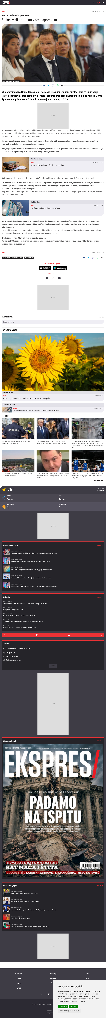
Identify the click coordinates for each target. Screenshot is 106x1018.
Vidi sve (99, 545)
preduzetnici (28, 258)
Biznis (19, 978)
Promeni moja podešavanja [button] (69, 1011)
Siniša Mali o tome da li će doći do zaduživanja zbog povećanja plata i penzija (53, 407)
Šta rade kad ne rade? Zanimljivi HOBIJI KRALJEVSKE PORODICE (53, 925)
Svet (87, 978)
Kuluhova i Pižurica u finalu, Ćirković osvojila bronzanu (53, 614)
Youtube (59, 278)
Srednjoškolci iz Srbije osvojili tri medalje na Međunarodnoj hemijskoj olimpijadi (53, 585)
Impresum (50, 1004)
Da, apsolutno (10, 653)
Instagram (53, 278)
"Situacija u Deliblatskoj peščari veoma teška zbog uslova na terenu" (53, 620)
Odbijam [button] (73, 1006)
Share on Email (62, 85)
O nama (35, 1004)
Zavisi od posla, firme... (13, 660)
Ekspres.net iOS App (45, 268)
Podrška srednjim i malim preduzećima (53, 208)
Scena (19, 983)
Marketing (42, 1004)
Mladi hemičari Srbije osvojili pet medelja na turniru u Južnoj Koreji (53, 560)
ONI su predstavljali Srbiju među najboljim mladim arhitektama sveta (53, 576)
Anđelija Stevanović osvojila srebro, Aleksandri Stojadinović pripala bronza (53, 603)
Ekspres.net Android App (60, 268)
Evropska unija (17, 258)
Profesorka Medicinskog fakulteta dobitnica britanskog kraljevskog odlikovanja (53, 552)
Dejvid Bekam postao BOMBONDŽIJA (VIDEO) (53, 892)
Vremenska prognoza (53, 489)
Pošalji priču (98, 2)
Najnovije (53, 974)
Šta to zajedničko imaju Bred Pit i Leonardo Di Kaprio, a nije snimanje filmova (53, 908)
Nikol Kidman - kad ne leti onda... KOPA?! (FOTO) (53, 900)
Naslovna (18, 974)
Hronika (53, 978)
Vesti (87, 974)
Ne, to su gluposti (12, 656)
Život (19, 988)
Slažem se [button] (63, 1006)
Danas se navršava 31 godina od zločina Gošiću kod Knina (53, 626)
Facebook (46, 278)
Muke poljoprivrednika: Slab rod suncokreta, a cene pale (53, 367)
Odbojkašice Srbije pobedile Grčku (53, 608)
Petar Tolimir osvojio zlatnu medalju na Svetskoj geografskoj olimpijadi (53, 568)
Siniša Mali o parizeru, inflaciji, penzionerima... (53, 164)
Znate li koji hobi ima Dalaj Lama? (53, 917)
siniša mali (6, 258)
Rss (101, 635)
